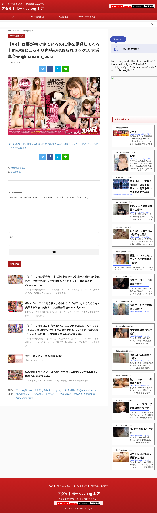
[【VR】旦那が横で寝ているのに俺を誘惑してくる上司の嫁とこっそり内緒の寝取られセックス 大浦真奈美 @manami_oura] (58, 69)
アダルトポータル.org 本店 (23, 9)
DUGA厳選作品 (61, 16)
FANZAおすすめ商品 (86, 16)
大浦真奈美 (16, 172)
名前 (12, 237)
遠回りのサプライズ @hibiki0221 (44, 355)
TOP (12, 16)
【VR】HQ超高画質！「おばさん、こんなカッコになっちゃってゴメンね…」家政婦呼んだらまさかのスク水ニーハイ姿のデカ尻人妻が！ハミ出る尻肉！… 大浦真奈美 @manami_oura (62, 329)
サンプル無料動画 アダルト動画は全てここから (78, 499)
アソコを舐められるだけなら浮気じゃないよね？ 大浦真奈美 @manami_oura (56, 390)
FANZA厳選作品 (37, 16)
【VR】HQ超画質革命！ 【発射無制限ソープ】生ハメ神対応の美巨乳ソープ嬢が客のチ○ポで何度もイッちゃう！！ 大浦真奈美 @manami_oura (62, 280)
